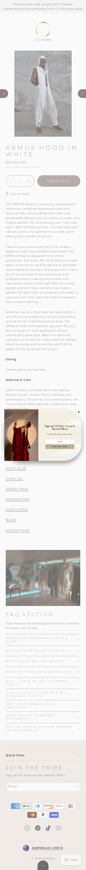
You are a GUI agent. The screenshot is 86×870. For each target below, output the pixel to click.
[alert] (43, 435)
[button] (59, 446)
